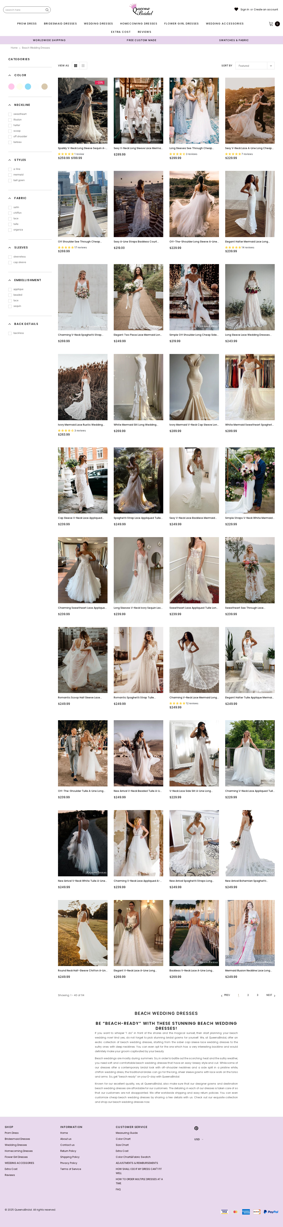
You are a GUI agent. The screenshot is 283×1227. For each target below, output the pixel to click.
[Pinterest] (196, 1128)
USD (197, 1139)
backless (18, 332)
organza (18, 229)
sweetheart (20, 113)
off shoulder (20, 136)
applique (18, 289)
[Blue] (28, 86)
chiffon (17, 212)
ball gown (19, 180)
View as (63, 65)
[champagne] (44, 86)
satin (16, 207)
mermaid (18, 174)
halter (16, 125)
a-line (16, 168)
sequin (17, 305)
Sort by (226, 65)
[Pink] (11, 86)
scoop (17, 130)
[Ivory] (20, 86)
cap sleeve (19, 262)
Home (14, 47)
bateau (17, 141)
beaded (17, 294)
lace (15, 218)
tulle (15, 223)
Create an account (266, 9)
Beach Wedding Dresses (36, 47)
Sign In (245, 9)
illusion (17, 119)
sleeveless (19, 256)
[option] (49, 40)
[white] (36, 86)
